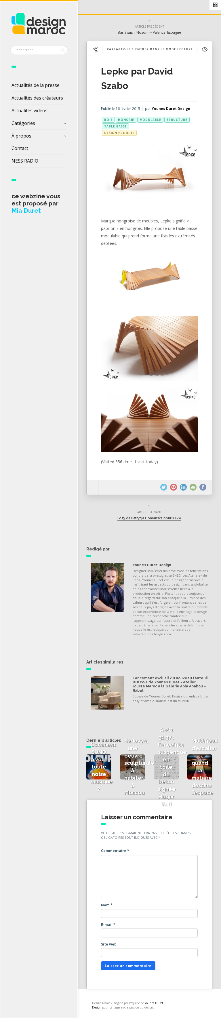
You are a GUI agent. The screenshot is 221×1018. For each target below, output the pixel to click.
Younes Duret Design (171, 108)
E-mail (108, 924)
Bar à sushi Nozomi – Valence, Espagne (149, 32)
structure (177, 120)
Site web (109, 944)
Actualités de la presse (36, 85)
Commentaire (115, 850)
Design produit (119, 133)
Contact (20, 148)
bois (108, 120)
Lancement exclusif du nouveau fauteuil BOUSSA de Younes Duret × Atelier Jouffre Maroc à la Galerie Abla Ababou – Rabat (170, 684)
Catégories (23, 123)
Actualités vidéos (29, 110)
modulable (150, 120)
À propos (21, 136)
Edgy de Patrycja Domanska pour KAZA (149, 518)
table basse (115, 126)
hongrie (126, 120)
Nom (107, 905)
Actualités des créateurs (37, 98)
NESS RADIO (25, 161)
